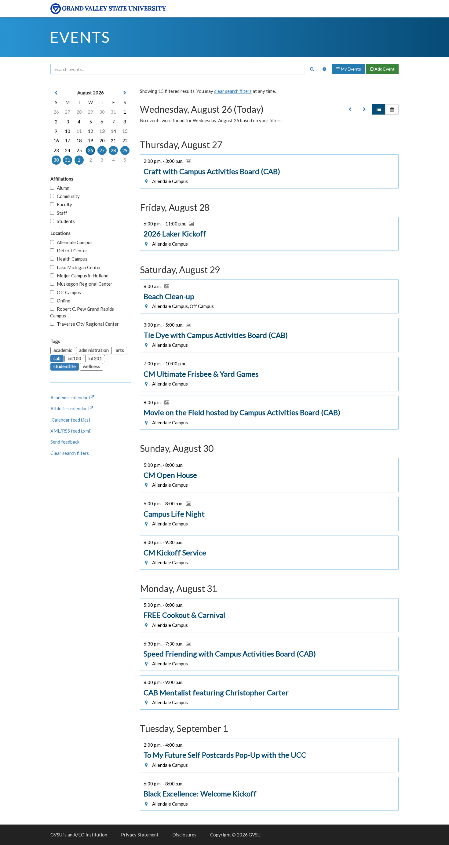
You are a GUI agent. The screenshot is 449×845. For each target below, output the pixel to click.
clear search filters (233, 91)
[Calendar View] (392, 109)
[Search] (312, 69)
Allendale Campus (73, 242)
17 (67, 140)
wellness (91, 366)
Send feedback (64, 441)
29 (90, 112)
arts (120, 350)
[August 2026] (350, 109)
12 (90, 131)
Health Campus (70, 259)
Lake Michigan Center (77, 267)
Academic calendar (69, 397)
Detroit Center (70, 250)
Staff (60, 213)
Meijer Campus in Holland (81, 275)
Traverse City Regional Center (86, 324)
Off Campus (67, 292)
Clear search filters (69, 453)
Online (62, 300)
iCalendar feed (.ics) (70, 419)
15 (125, 131)
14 (113, 131)
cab (56, 358)
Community (67, 196)
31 (113, 112)
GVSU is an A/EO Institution (78, 834)
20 (102, 140)
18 (79, 140)
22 (125, 140)
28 (79, 112)
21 (113, 140)
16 (56, 140)
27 (67, 112)
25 (79, 150)
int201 (95, 358)
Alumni (62, 188)
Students (64, 221)
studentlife (64, 366)
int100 (74, 358)
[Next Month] (125, 92)
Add (384, 68)
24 (67, 150)
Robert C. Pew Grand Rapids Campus (82, 312)
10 (67, 131)
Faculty (63, 204)
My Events (350, 68)
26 (56, 112)
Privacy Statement (140, 834)
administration (94, 350)
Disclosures (184, 834)
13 (102, 131)
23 (56, 150)
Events (80, 37)
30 (102, 112)
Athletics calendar (69, 408)
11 (79, 131)
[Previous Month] (56, 92)
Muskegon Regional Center (83, 284)
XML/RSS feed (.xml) (71, 430)
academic (62, 350)
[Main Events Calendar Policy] (324, 69)
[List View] (378, 109)
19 (90, 140)
